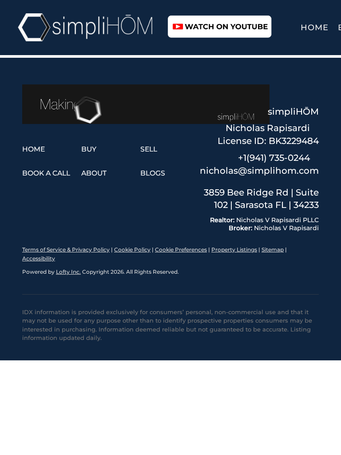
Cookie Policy (132, 249)
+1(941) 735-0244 (274, 157)
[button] (86, 27)
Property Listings (234, 249)
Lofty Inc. (68, 271)
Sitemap (273, 249)
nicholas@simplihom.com (259, 170)
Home (315, 27)
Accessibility (38, 258)
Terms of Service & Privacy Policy (66, 249)
